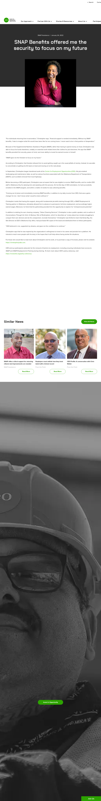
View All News (89, 321)
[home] (10, 21)
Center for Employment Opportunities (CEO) (60, 171)
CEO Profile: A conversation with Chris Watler (80, 362)
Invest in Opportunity (50, 702)
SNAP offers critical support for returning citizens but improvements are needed (18, 362)
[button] (27, 21)
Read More (26, 371)
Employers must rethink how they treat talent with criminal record (49, 362)
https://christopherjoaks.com (15, 242)
